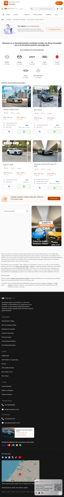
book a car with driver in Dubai (20, 278)
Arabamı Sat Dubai (8, 333)
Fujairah (9, 19)
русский (22, 491)
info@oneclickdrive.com (11, 409)
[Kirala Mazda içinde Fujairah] (14, 96)
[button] (2, 9)
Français (13, 491)
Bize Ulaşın (5, 376)
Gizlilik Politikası (7, 386)
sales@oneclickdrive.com (12, 423)
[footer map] (20, 471)
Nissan (7, 63)
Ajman (32, 266)
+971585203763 (9, 419)
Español (33, 491)
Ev (3, 19)
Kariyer (4, 364)
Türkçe (28, 491)
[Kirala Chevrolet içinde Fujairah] (45, 151)
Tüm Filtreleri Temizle (54, 29)
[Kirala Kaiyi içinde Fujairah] (14, 151)
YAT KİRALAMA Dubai (9, 345)
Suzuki (57, 63)
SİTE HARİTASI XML (8, 368)
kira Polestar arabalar (19, 19)
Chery (25, 76)
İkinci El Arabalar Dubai (9, 325)
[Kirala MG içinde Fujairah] (45, 96)
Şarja (27, 266)
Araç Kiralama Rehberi (9, 341)
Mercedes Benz (38, 76)
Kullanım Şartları (7, 394)
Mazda (19, 63)
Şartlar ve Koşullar (47, 283)
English (4, 491)
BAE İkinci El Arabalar (8, 329)
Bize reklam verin (7, 372)
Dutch (18, 491)
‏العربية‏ (8, 491)
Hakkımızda (5, 355)
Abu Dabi (22, 266)
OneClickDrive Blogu (8, 321)
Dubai (17, 266)
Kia (32, 63)
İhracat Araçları (6, 337)
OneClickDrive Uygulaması (14, 2)
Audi (44, 63)
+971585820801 (9, 405)
